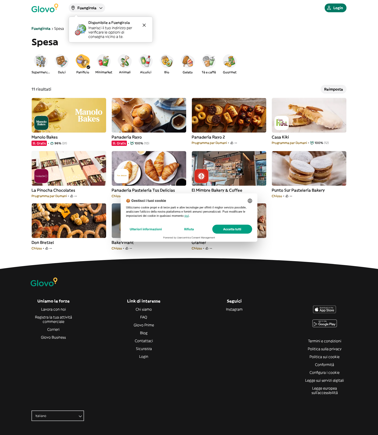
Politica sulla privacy (324, 349)
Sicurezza (144, 348)
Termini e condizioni (324, 341)
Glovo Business (53, 337)
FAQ (143, 317)
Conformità (324, 364)
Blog (143, 333)
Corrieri (53, 329)
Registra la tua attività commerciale (53, 319)
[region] (189, 63)
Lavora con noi (53, 309)
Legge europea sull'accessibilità (325, 390)
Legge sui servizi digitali (324, 380)
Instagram (234, 309)
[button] (41, 63)
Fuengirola (41, 28)
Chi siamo (144, 309)
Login (143, 356)
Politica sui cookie (325, 357)
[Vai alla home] (45, 7)
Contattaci (144, 341)
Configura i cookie (325, 372)
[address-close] (144, 25)
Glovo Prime (144, 325)
